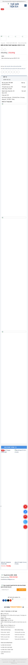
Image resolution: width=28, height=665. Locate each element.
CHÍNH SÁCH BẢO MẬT (6, 645)
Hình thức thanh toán (20, 634)
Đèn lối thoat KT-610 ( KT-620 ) (21, 563)
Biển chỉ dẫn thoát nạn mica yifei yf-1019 (10, 68)
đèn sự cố (23, 68)
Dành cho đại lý (5, 639)
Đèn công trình (7, 66)
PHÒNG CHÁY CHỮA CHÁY (11, 43)
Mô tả (5, 77)
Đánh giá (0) (6, 79)
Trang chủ (3, 43)
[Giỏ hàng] (25, 5)
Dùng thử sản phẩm (6, 634)
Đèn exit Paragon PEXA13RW (6, 563)
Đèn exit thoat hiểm (22, 43)
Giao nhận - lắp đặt (6, 632)
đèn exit (12, 66)
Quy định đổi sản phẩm (20, 639)
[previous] (3, 21)
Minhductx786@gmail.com (9, 579)
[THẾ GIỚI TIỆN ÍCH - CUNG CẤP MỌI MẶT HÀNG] (14, 5)
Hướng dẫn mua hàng (20, 632)
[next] (25, 21)
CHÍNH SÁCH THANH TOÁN (7, 649)
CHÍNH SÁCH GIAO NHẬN (7, 647)
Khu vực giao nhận (6, 636)
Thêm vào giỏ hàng (14, 63)
